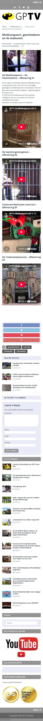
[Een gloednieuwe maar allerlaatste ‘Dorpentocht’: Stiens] (6, 480)
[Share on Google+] (21, 340)
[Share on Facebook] (21, 325)
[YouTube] (28, 7)
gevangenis (8, 351)
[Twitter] (24, 7)
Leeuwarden (21, 351)
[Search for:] (21, 623)
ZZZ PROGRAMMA (12, 46)
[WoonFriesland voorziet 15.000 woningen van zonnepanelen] (6, 390)
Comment (8, 413)
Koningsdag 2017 (19, 486)
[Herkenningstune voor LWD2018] (6, 607)
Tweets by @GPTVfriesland (12, 682)
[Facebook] (19, 7)
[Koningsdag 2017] (6, 491)
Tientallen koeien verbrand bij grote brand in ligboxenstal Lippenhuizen (25, 581)
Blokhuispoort (20, 44)
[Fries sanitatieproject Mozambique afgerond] (6, 572)
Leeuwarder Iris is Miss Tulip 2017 (26, 520)
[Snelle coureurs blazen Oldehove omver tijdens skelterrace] (6, 379)
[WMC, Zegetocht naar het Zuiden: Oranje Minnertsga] (6, 502)
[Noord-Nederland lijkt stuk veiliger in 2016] (6, 596)
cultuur (26, 347)
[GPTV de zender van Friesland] (21, 16)
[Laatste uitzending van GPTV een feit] (6, 469)
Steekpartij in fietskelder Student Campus (26, 364)
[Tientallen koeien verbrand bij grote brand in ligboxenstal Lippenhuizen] (6, 583)
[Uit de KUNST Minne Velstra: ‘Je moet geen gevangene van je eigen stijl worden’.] (6, 535)
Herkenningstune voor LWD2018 (25, 603)
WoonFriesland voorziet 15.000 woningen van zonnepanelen (25, 386)
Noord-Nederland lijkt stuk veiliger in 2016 (26, 593)
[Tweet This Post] (21, 330)
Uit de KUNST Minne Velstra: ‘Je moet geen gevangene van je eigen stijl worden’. (25, 533)
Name (6, 430)
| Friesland (30, 716)
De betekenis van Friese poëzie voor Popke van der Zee (25, 558)
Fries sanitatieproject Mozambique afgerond (27, 569)
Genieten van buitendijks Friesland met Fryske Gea (26, 510)
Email (6, 436)
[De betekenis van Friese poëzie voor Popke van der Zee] (6, 561)
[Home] (15, 7)
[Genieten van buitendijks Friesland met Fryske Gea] (6, 513)
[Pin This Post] (21, 335)
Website (7, 443)
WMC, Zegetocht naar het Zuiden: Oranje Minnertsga (26, 499)
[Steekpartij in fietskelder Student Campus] (6, 368)
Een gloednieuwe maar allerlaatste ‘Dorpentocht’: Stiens (27, 476)
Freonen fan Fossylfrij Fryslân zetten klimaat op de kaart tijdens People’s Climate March (26, 546)
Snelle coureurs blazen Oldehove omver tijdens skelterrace (26, 375)
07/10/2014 (7, 44)
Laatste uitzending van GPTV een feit (26, 465)
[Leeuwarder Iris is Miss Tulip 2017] (6, 524)
